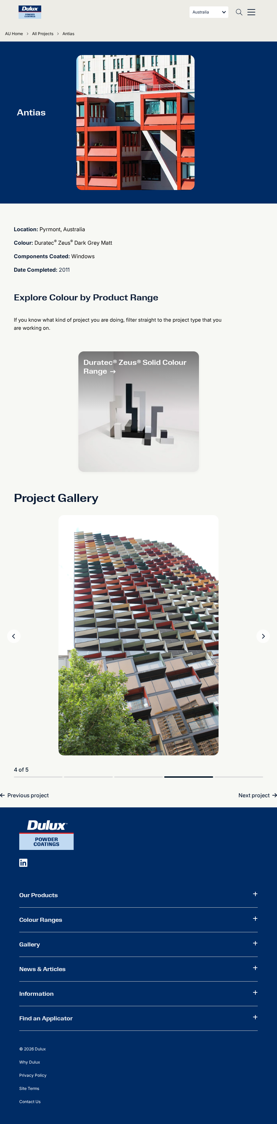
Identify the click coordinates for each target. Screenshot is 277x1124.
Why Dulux (29, 1062)
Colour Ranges (40, 919)
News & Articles (42, 969)
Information (36, 993)
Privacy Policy (33, 1075)
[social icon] (23, 862)
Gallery (29, 944)
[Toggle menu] (251, 12)
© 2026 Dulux (32, 1048)
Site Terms (29, 1088)
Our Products (38, 895)
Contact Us (30, 1101)
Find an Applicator (46, 1018)
